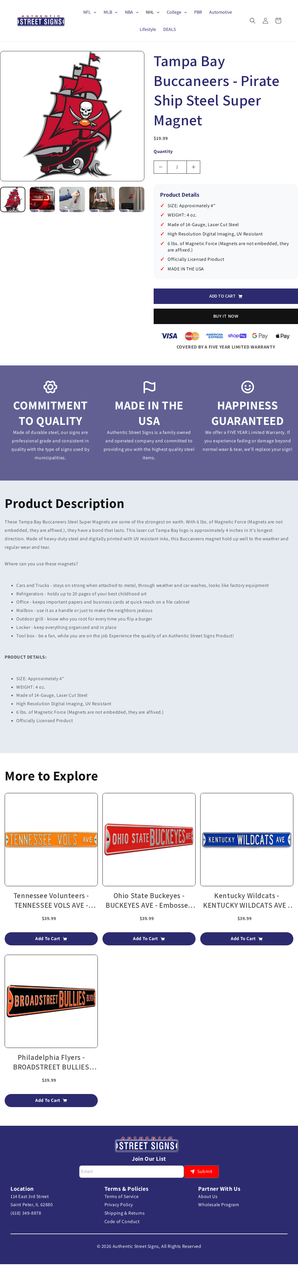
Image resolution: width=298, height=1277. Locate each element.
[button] (252, 20)
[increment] (193, 167)
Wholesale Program (218, 1205)
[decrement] (160, 167)
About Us (207, 1196)
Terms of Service (121, 1196)
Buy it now (226, 316)
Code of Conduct (122, 1221)
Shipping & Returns (124, 1213)
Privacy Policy (118, 1205)
